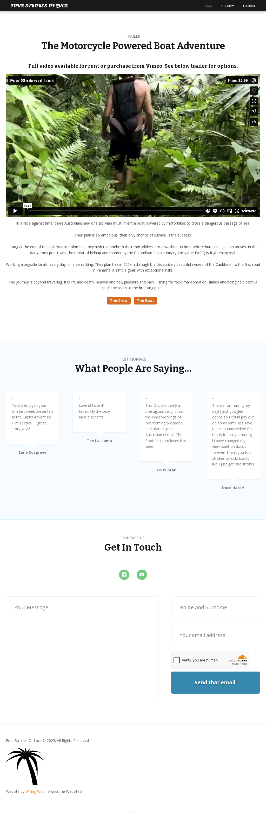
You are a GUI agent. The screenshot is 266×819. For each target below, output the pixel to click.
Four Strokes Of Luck (39, 6)
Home (208, 6)
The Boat (249, 6)
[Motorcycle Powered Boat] (25, 781)
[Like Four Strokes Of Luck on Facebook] (124, 575)
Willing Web (35, 791)
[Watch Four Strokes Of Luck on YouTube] (142, 575)
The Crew (227, 6)
